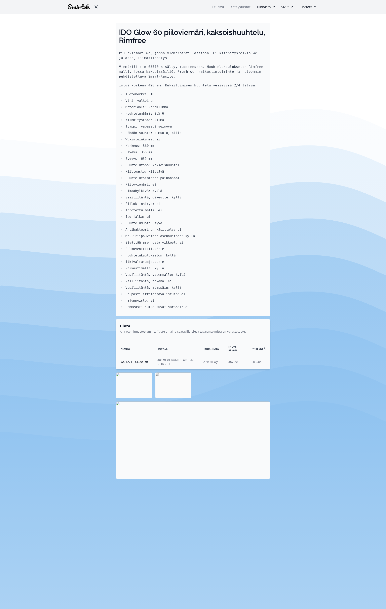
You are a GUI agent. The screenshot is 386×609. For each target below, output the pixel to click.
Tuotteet (305, 7)
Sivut (285, 7)
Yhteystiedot (240, 7)
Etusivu (218, 7)
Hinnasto (264, 7)
